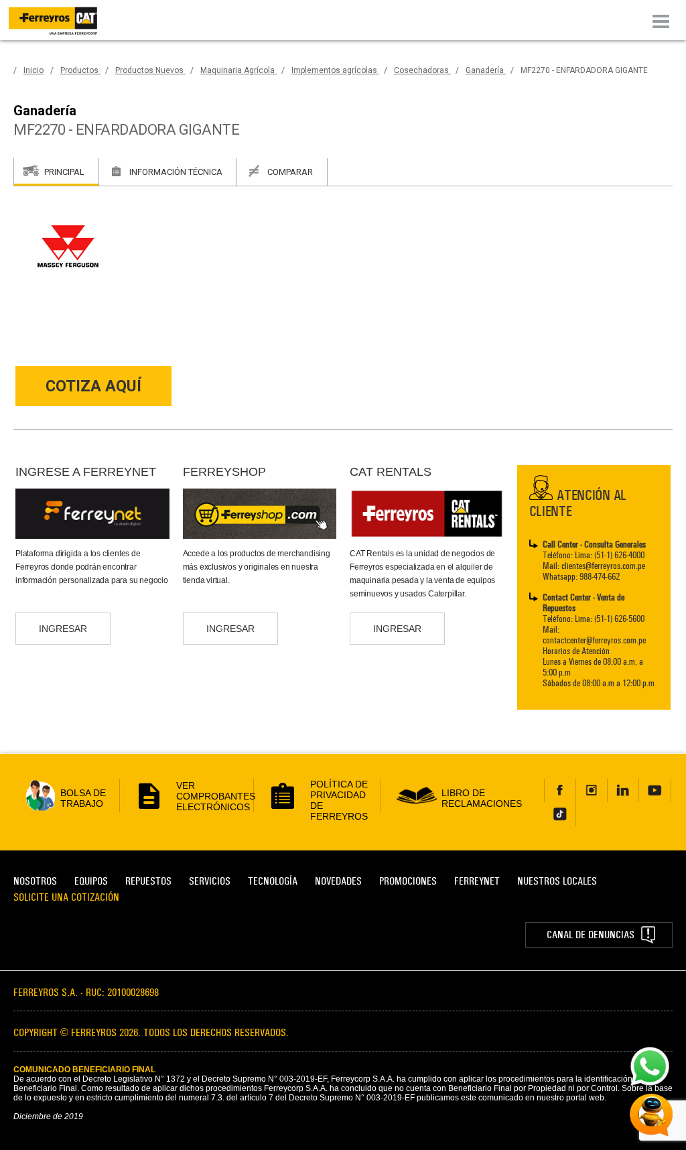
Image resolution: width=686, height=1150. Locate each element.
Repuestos (148, 881)
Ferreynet (477, 881)
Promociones (408, 881)
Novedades (338, 881)
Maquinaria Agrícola (238, 70)
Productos (80, 70)
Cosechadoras (422, 70)
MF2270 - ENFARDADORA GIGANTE (584, 70)
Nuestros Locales (557, 881)
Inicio (33, 70)
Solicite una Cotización (66, 897)
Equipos (91, 881)
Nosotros (35, 881)
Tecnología (272, 881)
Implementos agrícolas (335, 70)
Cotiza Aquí (93, 386)
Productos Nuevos (150, 70)
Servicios (209, 881)
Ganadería (486, 70)
